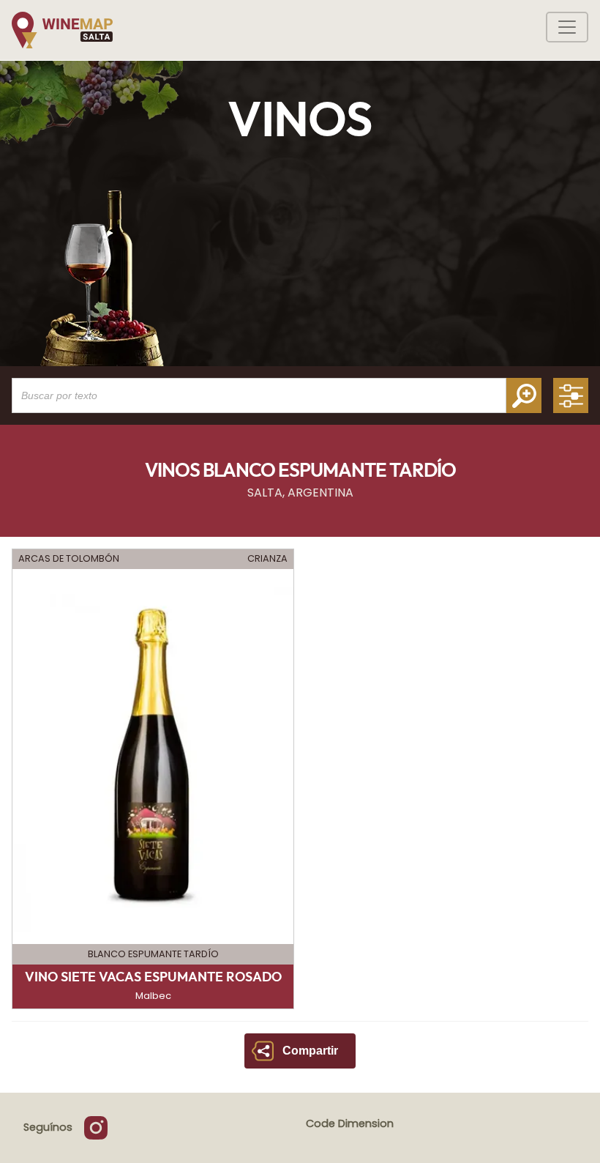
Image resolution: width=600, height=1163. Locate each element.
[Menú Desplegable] (567, 27)
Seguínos (47, 1127)
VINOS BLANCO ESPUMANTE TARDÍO (300, 470)
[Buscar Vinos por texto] (523, 395)
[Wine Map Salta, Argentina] (62, 30)
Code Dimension (350, 1123)
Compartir (310, 1050)
